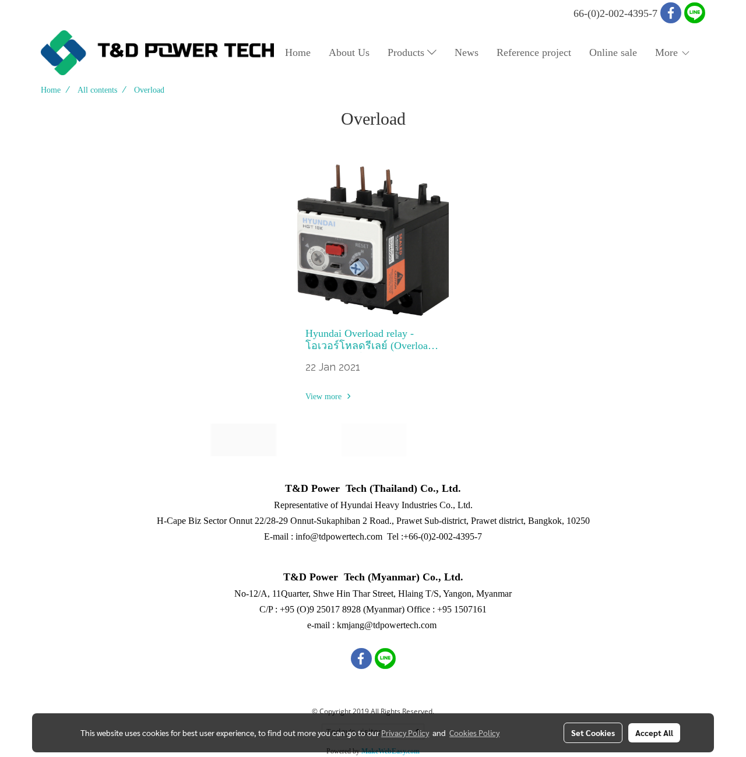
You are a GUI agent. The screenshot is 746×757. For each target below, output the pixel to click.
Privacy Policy (405, 732)
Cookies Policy (474, 732)
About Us (349, 52)
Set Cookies (593, 732)
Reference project (534, 52)
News (466, 52)
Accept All (654, 732)
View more (324, 396)
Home (298, 52)
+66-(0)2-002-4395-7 (442, 536)
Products (407, 52)
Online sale (613, 52)
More (668, 52)
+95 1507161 (462, 609)
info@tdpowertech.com (338, 536)
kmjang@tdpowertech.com (387, 625)
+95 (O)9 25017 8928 (320, 609)
